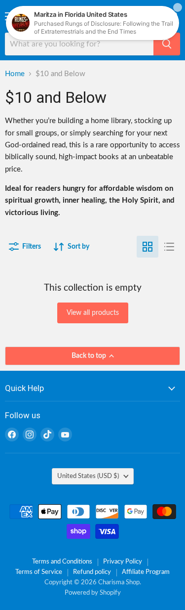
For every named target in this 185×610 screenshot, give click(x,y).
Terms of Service (38, 572)
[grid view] (147, 247)
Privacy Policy (122, 562)
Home (15, 74)
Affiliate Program (146, 572)
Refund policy (92, 572)
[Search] (166, 44)
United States (88, 476)
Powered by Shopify (93, 593)
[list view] (169, 247)
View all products (93, 312)
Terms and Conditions (62, 562)
